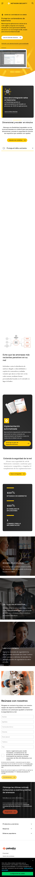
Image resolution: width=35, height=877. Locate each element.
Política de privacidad (7, 771)
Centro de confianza (8, 856)
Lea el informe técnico (10, 37)
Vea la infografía (15, 474)
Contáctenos (7, 777)
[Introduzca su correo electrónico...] (17, 799)
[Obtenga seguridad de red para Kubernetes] (17, 148)
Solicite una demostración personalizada (15, 43)
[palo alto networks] (17, 3)
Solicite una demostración (13, 111)
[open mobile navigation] (2, 3)
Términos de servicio (22, 771)
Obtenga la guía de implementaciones (12, 443)
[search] (33, 3)
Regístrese (8, 811)
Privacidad (5, 853)
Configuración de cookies (17, 873)
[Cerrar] (33, 860)
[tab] (3, 48)
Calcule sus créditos (15, 140)
